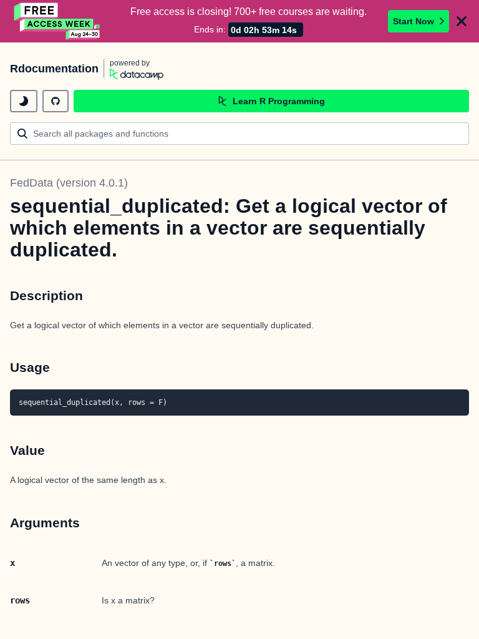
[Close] (461, 21)
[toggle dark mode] (23, 101)
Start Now (413, 21)
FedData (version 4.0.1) (69, 183)
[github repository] (55, 101)
